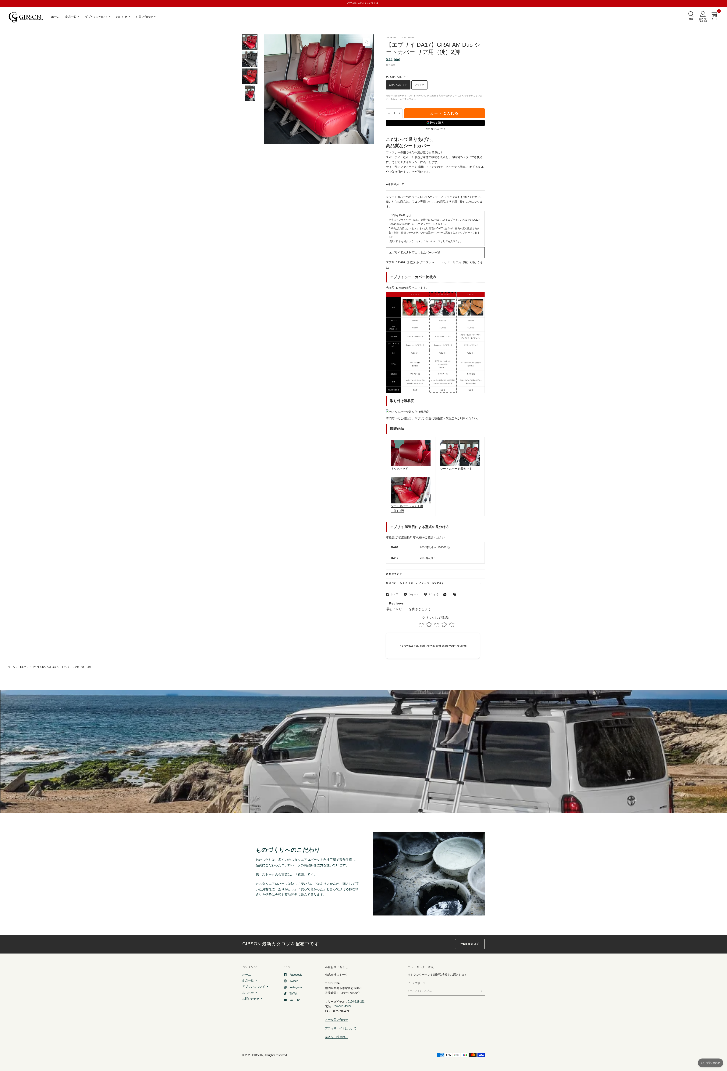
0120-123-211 (356, 1001)
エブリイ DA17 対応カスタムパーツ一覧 (414, 252)
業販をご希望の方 (336, 1036)
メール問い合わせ (336, 1019)
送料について (394, 574)
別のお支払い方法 (435, 129)
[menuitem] (55, 16)
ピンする (434, 594)
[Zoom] (366, 42)
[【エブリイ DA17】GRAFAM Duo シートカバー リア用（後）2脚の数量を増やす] (399, 113)
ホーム (55, 16)
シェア (394, 594)
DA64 (394, 547)
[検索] (690, 15)
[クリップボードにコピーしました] (455, 594)
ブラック (419, 84)
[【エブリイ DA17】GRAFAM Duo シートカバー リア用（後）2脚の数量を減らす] (389, 113)
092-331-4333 (342, 1006)
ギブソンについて (96, 16)
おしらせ (121, 16)
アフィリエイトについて (340, 1028)
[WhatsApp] (445, 594)
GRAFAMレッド (398, 84)
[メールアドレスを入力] (481, 991)
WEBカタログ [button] (469, 943)
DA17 (394, 558)
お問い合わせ (144, 16)
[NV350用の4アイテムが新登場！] (364, 3)
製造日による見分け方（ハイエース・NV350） (415, 583)
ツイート (414, 594)
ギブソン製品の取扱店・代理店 (434, 418)
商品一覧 (71, 16)
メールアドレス (416, 983)
